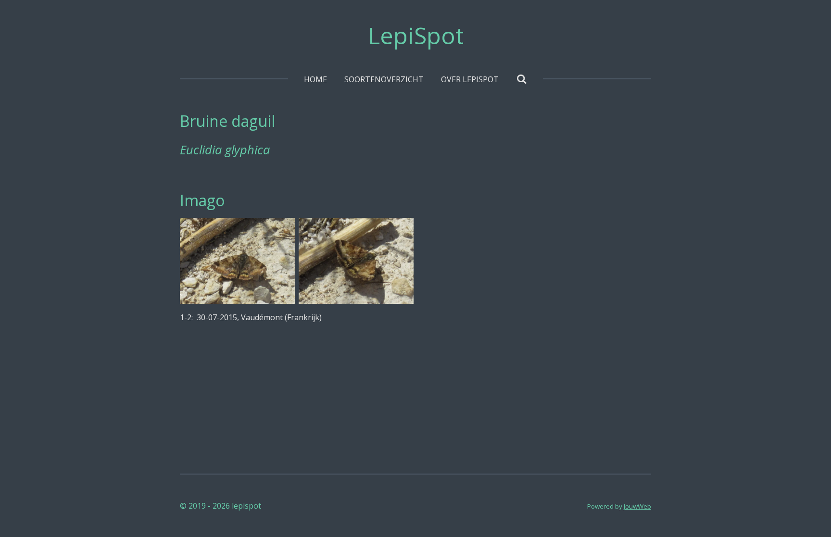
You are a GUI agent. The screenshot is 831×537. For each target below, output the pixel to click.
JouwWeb (637, 506)
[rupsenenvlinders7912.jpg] (237, 261)
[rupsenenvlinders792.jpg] (356, 261)
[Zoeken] (521, 79)
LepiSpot (416, 35)
